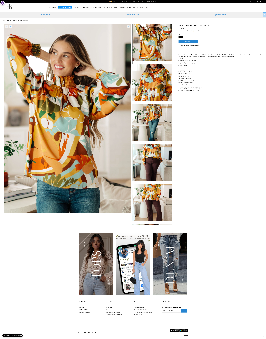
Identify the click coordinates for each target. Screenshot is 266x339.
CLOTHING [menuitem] (85, 7)
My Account (109, 307)
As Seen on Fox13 (138, 314)
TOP (264, 337)
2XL (199, 37)
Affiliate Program (83, 309)
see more (196, 45)
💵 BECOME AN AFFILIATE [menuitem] (65, 7)
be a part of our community (133, 16)
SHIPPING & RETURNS (249, 50)
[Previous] (6, 26)
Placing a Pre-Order (139, 307)
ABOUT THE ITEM (193, 50)
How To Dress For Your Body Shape (143, 312)
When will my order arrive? (140, 309)
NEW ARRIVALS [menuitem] (52, 7)
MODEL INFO (220, 50)
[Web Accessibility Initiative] (2, 3)
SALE (147, 7)
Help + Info (109, 309)
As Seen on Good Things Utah (141, 316)
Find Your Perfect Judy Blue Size (142, 311)
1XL (195, 37)
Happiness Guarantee (140, 306)
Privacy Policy (109, 316)
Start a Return (110, 311)
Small (180, 37)
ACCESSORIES (140, 7)
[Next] (10, 26)
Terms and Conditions (84, 312)
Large (191, 37)
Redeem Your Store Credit (113, 312)
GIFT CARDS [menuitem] (132, 7)
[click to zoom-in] (128, 26)
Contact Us (82, 311)
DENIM (99, 7)
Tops (8, 20)
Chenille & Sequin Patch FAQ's (114, 314)
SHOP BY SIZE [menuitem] (77, 7)
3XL (203, 37)
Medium (186, 37)
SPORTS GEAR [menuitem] (107, 7)
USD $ (186, 334)
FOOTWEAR (93, 7)
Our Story (81, 307)
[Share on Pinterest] (264, 15)
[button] (221, 31)
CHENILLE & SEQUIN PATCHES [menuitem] (120, 7)
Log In (107, 306)
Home (4, 20)
